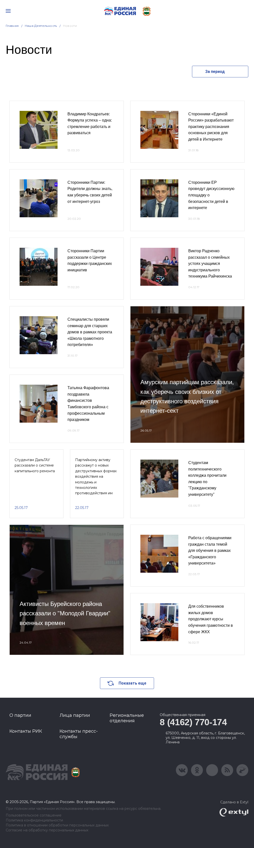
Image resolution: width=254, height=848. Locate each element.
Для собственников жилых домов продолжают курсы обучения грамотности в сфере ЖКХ (210, 619)
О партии (20, 715)
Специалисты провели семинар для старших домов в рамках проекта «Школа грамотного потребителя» (89, 332)
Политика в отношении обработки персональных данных (57, 825)
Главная (12, 26)
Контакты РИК (25, 731)
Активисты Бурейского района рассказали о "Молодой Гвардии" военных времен (65, 613)
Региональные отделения (127, 718)
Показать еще (132, 683)
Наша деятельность (41, 26)
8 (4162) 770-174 (193, 722)
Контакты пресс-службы (79, 733)
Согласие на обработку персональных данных (47, 830)
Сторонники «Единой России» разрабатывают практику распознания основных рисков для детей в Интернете (211, 126)
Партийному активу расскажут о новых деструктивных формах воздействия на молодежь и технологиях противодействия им (96, 476)
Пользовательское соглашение (34, 815)
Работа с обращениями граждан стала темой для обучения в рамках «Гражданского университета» (209, 550)
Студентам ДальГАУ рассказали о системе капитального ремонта (35, 465)
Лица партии (75, 715)
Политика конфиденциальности (34, 820)
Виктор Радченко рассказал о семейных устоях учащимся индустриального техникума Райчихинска (210, 263)
